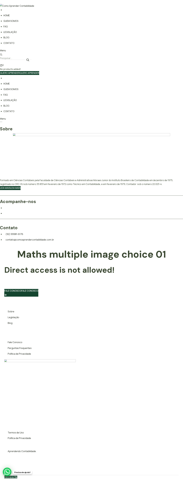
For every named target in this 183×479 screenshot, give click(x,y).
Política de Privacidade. (73, 469)
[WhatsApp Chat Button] (7, 472)
